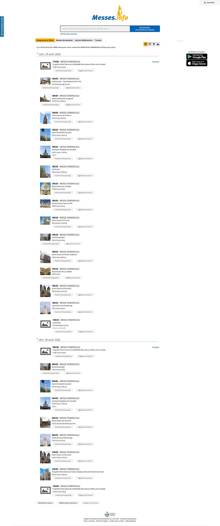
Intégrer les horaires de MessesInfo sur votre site (101, 519)
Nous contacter (89, 521)
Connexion (210, 2)
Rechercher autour (45, 503)
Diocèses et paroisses (128, 519)
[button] (145, 44)
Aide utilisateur (130, 521)
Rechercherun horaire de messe (144, 28)
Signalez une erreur (86, 71)
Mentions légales (102, 521)
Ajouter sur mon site (91, 503)
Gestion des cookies (116, 521)
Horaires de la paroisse (63, 71)
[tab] (45, 40)
